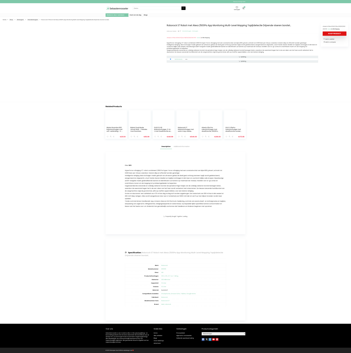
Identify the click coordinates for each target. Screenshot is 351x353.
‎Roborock (164, 265)
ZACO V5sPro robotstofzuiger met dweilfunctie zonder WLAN (233, 130)
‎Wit (162, 272)
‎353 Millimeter (165, 279)
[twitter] (206, 339)
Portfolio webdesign (124, 350)
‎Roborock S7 (165, 301)
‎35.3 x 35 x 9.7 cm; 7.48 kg (169, 276)
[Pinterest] (217, 339)
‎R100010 (163, 269)
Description (166, 146)
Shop (11, 20)
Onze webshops (159, 341)
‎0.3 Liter (163, 283)
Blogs (146, 15)
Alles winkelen (158, 335)
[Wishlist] (237, 7)
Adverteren (157, 343)
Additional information (182, 146)
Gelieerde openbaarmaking (185, 338)
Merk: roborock (166, 304)
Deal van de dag (135, 15)
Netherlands (178, 59)
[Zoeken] (183, 8)
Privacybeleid (180, 333)
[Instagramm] (210, 339)
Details (198, 37)
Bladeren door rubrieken (115, 15)
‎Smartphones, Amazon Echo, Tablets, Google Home (178, 294)
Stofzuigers (20, 20)
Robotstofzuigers (33, 20)
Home (4, 20)
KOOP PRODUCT (334, 33)
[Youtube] (213, 339)
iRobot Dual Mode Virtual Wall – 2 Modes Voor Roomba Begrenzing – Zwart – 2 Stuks (139, 131)
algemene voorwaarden (184, 335)
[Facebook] (203, 339)
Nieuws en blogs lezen (239, 1)
